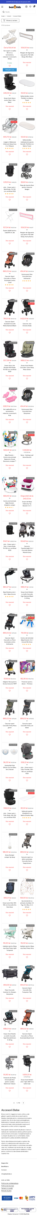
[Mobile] (26, 7)
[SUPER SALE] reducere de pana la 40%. (18, 2)
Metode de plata (6, 1191)
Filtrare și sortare (11, 20)
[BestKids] (16, 7)
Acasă (2, 16)
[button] (34, 7)
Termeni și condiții (7, 1188)
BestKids (26, 1214)
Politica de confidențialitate (9, 1183)
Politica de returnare (7, 1186)
